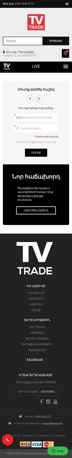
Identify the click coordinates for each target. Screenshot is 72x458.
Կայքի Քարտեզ (29, 436)
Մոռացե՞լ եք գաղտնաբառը (36, 141)
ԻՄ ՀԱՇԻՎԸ (36, 292)
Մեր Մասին (60, 436)
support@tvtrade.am (52, 423)
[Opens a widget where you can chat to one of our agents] (57, 451)
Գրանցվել (26, 52)
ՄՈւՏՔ (36, 310)
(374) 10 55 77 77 (43, 416)
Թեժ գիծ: (18, 3)
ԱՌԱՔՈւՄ (37, 332)
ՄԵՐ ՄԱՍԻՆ (37, 327)
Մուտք (11, 52)
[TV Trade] (36, 22)
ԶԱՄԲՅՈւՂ (36, 298)
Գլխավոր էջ (14, 436)
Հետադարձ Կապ (45, 436)
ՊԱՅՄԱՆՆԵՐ (37, 350)
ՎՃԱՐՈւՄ (36, 304)
